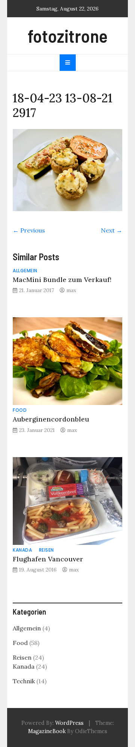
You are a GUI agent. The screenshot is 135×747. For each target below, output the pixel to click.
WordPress (69, 723)
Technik (24, 681)
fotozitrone (68, 35)
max (71, 290)
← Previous (29, 230)
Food (20, 410)
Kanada (22, 550)
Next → (111, 230)
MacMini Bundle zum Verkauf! (62, 279)
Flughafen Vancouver (48, 559)
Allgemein (25, 270)
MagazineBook (47, 731)
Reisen (46, 550)
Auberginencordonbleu (51, 419)
